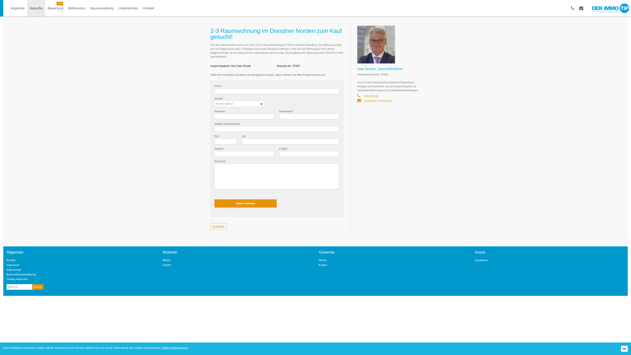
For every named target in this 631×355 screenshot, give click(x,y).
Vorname (219, 111)
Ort (243, 136)
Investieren (481, 260)
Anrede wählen (224, 103)
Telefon (219, 149)
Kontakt (11, 260)
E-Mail (283, 149)
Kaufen (167, 265)
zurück (218, 226)
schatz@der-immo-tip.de (377, 100)
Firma (217, 86)
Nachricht (220, 161)
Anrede (218, 98)
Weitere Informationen (175, 347)
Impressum (13, 265)
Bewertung (55, 8)
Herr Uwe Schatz (241, 66)
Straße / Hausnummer (227, 124)
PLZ (216, 136)
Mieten (167, 260)
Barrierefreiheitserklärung (21, 274)
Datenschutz (14, 269)
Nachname (286, 111)
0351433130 (371, 96)
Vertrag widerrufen (17, 279)
